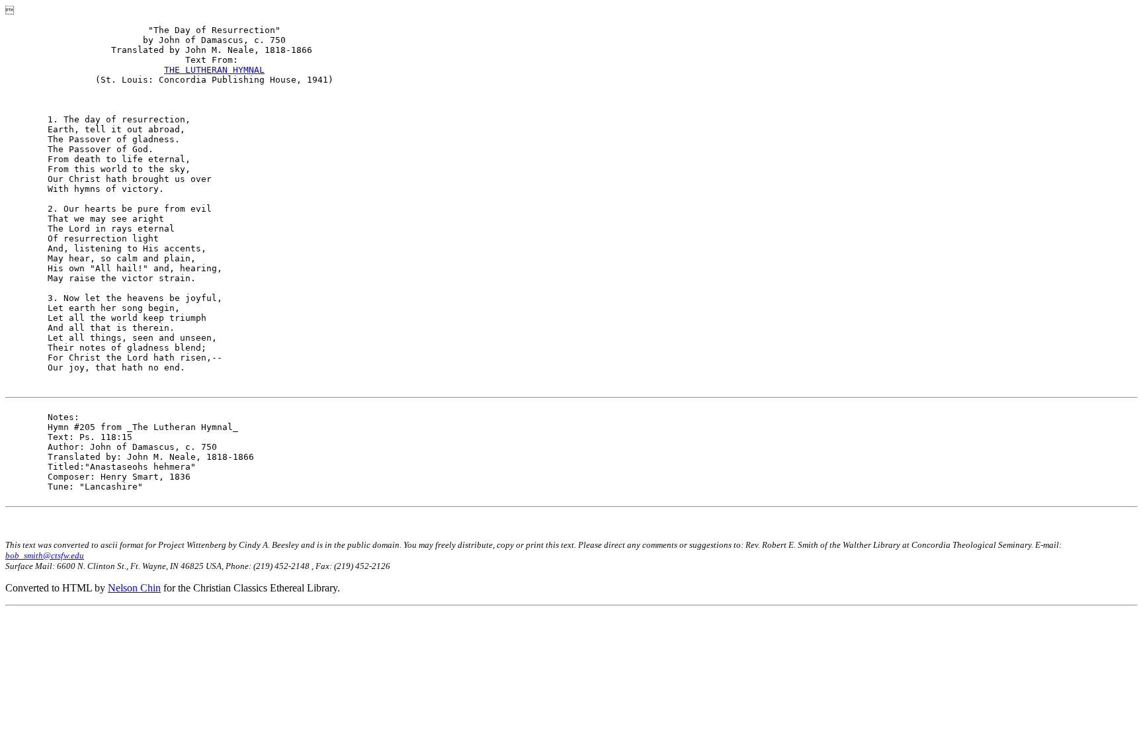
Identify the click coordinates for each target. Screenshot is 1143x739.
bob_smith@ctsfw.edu (44, 555)
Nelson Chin (134, 587)
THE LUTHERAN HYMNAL (214, 70)
